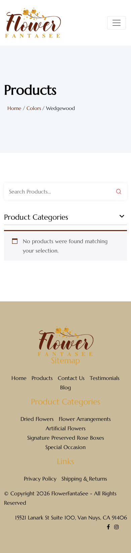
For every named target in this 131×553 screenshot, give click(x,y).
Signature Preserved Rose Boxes (65, 437)
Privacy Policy (40, 478)
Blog (65, 387)
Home (14, 108)
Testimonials (105, 378)
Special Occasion (65, 447)
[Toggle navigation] (116, 23)
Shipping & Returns (84, 478)
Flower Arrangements (85, 419)
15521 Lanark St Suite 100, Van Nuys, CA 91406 (71, 517)
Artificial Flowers (66, 428)
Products (42, 378)
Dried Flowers (37, 419)
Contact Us (71, 378)
